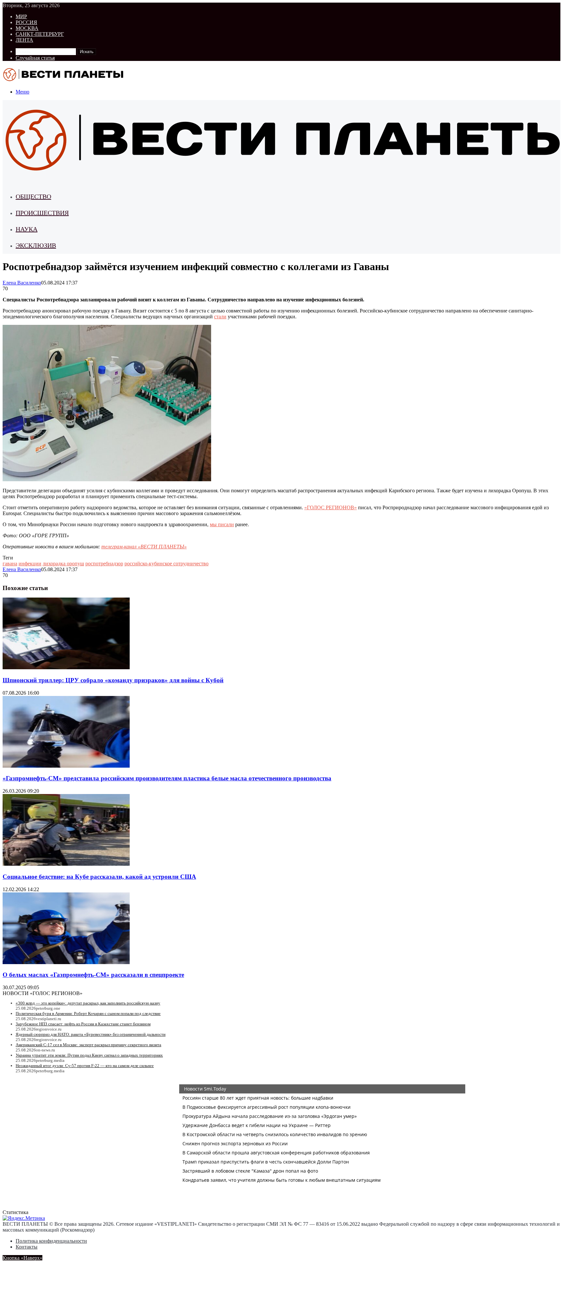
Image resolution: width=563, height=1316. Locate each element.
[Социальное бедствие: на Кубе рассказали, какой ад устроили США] (66, 864)
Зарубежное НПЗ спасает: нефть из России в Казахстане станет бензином (83, 1023)
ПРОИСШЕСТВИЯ (42, 212)
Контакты (26, 1247)
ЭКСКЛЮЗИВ (36, 245)
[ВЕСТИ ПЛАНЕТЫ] (64, 80)
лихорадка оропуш (63, 563)
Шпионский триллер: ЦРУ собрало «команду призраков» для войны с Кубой (113, 680)
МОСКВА (27, 28)
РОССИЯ (26, 22)
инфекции (30, 563)
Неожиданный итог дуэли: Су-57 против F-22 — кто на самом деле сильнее (85, 1065)
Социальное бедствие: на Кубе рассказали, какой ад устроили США (99, 876)
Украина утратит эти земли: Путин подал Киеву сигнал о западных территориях (89, 1055)
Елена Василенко (22, 282)
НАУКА (26, 229)
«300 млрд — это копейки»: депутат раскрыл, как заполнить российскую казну (88, 1003)
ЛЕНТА (24, 40)
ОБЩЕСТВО (33, 196)
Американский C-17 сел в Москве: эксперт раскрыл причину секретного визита (88, 1044)
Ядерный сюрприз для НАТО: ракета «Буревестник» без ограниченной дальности (91, 1034)
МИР (21, 16)
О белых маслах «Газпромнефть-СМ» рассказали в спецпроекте (93, 974)
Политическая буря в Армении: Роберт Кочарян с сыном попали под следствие (88, 1013)
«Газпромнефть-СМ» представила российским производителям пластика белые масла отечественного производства (167, 778)
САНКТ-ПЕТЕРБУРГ (40, 34)
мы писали (222, 524)
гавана (10, 563)
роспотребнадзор (104, 563)
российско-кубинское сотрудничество (166, 563)
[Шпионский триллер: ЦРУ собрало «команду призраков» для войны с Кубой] (66, 667)
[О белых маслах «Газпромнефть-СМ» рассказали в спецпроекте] (66, 962)
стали (220, 316)
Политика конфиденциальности (51, 1241)
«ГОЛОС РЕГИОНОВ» (330, 507)
